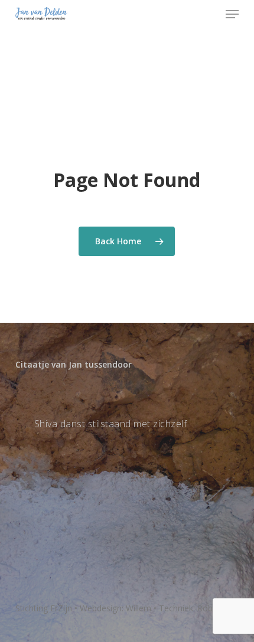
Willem (138, 608)
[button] (232, 14)
